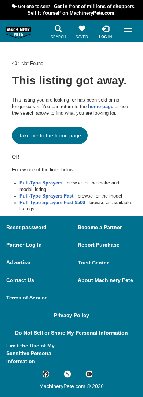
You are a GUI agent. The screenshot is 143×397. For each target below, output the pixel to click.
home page (100, 106)
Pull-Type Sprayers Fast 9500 (52, 202)
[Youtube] (96, 373)
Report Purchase (99, 245)
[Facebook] (53, 373)
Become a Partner (100, 227)
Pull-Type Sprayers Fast (46, 196)
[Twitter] (74, 373)
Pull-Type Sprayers (40, 183)
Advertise (18, 262)
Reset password (26, 227)
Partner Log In (24, 245)
